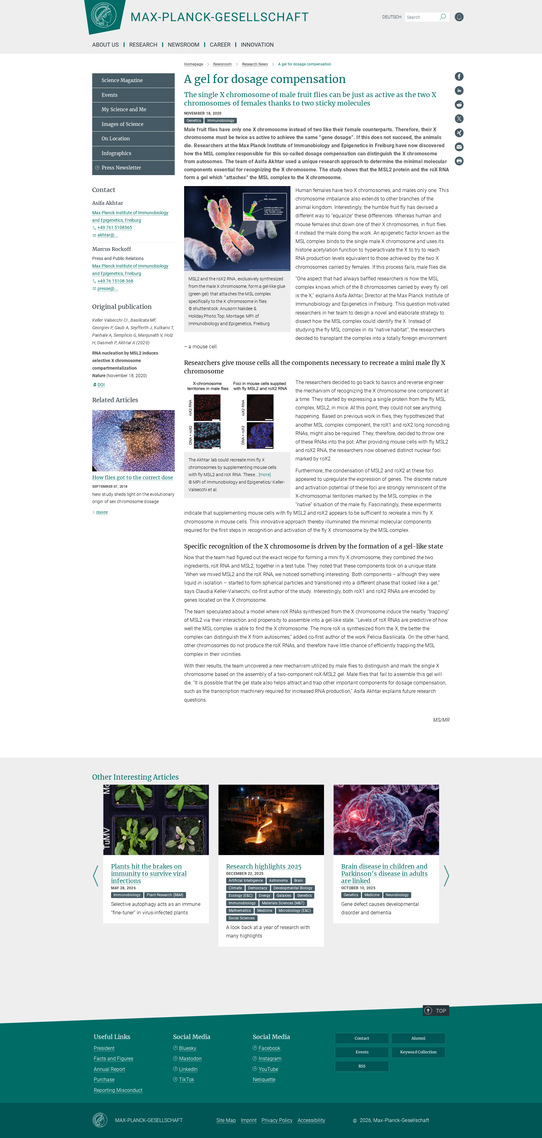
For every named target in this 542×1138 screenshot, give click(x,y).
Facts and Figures (113, 1059)
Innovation (257, 44)
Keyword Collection (418, 1052)
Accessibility (311, 1120)
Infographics (116, 153)
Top (441, 1011)
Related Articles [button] (115, 400)
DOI (101, 384)
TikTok (186, 1080)
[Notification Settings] (459, 17)
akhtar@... (108, 234)
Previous (95, 877)
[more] (265, 474)
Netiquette (264, 1080)
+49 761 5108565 (115, 227)
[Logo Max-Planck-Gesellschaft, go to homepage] (196, 22)
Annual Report (109, 1069)
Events (110, 95)
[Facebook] (459, 76)
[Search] (442, 17)
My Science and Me (124, 109)
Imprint (249, 1120)
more (102, 512)
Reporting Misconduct (118, 1090)
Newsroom (183, 44)
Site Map (226, 1120)
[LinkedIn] (459, 90)
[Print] (459, 161)
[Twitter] (459, 118)
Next (446, 877)
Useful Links (112, 1037)
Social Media (191, 1037)
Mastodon (190, 1059)
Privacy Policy (277, 1120)
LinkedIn (188, 1069)
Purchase (104, 1080)
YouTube (268, 1069)
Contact (362, 1038)
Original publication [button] (122, 306)
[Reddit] (459, 104)
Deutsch (391, 16)
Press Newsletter (121, 168)
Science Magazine (122, 80)
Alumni (418, 1038)
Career (220, 44)
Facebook (269, 1048)
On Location (116, 139)
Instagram (270, 1059)
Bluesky (187, 1048)
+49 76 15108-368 (115, 280)
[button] (285, 266)
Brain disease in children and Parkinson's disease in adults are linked (384, 874)
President (104, 1048)
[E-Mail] (459, 147)
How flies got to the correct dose (132, 477)
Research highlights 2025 (263, 866)
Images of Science (122, 124)
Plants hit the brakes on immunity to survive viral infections (149, 874)
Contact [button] (103, 190)
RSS (362, 1066)
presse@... (108, 288)
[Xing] (459, 133)
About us (105, 44)
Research (143, 44)
